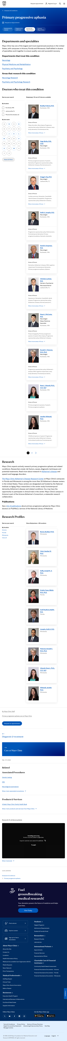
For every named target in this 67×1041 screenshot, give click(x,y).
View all (4, 538)
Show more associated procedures (13, 791)
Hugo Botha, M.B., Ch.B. (46, 142)
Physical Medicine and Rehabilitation (16, 64)
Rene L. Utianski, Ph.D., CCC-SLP (47, 387)
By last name (6, 119)
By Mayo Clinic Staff (8, 711)
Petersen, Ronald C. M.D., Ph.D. (46, 650)
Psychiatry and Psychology (12, 68)
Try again (33, 845)
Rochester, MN (10, 107)
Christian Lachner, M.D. (46, 280)
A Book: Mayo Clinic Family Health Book (14, 804)
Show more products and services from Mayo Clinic (18, 809)
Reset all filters (8, 159)
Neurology (6, 60)
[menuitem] (7, 29)
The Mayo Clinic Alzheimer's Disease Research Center (23, 479)
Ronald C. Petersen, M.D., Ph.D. (46, 351)
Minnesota (5, 535)
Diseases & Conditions (10, 10)
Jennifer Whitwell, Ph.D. (46, 418)
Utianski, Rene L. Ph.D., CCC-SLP (47, 669)
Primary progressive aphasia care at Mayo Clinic (17, 716)
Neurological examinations (10, 786)
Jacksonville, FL (10, 111)
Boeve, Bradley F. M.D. (47, 532)
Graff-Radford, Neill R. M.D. (47, 611)
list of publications (14, 506)
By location (5, 103)
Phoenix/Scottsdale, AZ (12, 114)
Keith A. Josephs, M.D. (47, 212)
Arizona (4, 530)
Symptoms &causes (8, 29)
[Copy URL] (45, 840)
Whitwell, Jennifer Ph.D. (46, 689)
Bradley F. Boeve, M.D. (47, 106)
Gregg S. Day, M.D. (46, 177)
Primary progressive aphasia (24, 17)
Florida (4, 532)
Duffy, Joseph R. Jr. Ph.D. (46, 572)
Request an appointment (12, 723)
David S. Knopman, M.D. (46, 247)
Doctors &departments (30, 29)
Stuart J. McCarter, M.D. (46, 315)
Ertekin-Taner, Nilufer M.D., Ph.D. (47, 591)
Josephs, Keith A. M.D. (47, 629)
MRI (3, 782)
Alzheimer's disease (49, 471)
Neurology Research (10, 78)
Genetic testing (7, 777)
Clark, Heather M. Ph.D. (45, 552)
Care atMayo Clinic (41, 29)
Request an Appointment (12, 22)
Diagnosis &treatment (19, 29)
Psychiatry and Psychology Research (16, 82)
